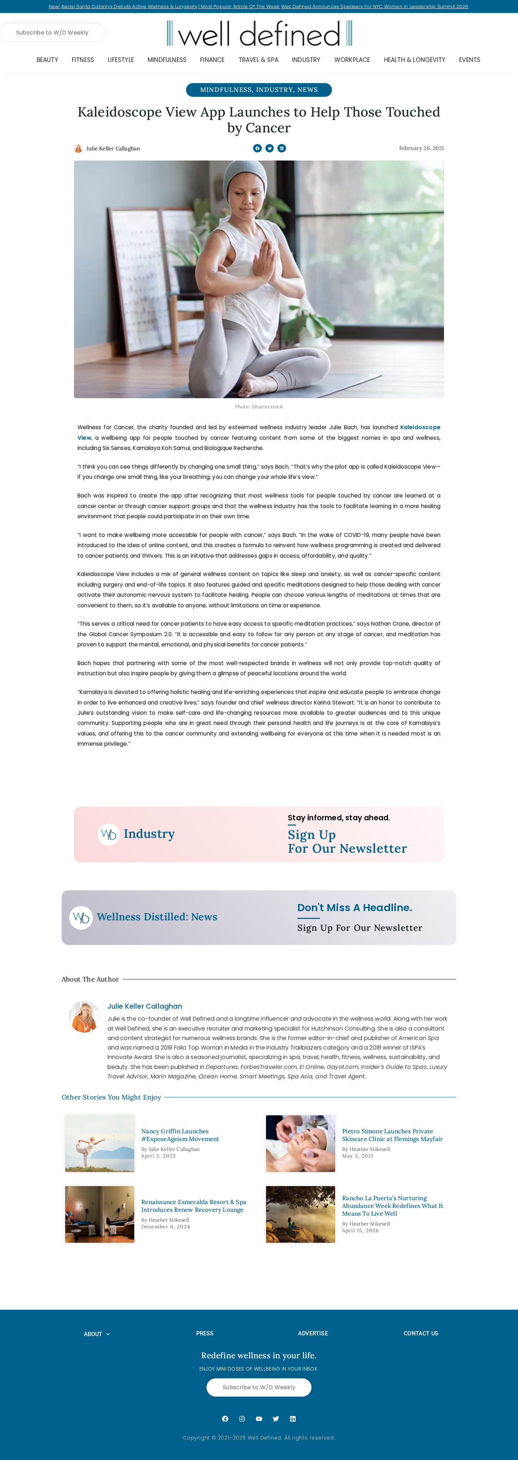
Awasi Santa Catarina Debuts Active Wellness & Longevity (129, 6)
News (307, 90)
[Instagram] (242, 1418)
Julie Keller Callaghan (144, 1006)
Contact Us (421, 1333)
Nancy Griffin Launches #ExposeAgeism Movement (180, 1135)
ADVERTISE (313, 1333)
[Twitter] (276, 1418)
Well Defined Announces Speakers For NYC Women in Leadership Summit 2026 (374, 6)
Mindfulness (226, 90)
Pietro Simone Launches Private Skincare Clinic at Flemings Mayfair (392, 1135)
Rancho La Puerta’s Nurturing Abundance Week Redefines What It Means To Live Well (392, 1205)
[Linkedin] (292, 1418)
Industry (274, 90)
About (93, 1334)
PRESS (205, 1333)
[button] (257, 148)
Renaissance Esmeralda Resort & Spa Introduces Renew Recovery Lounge (193, 1206)
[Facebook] (225, 1418)
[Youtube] (259, 1418)
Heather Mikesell (370, 1149)
